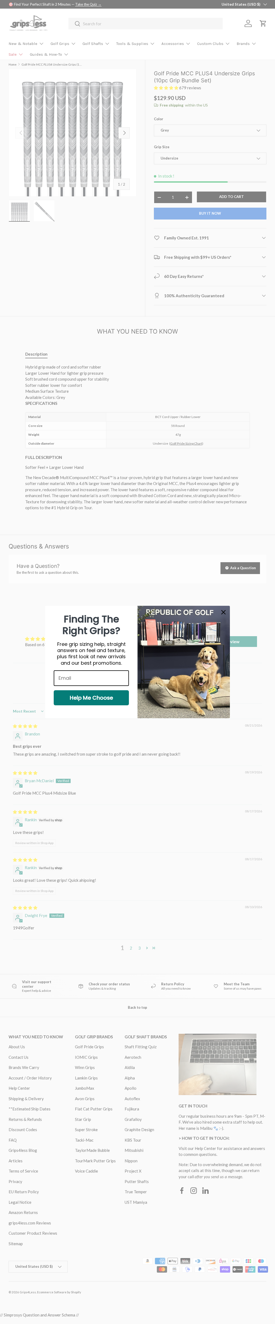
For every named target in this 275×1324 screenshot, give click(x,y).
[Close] (223, 612)
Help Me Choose (91, 698)
